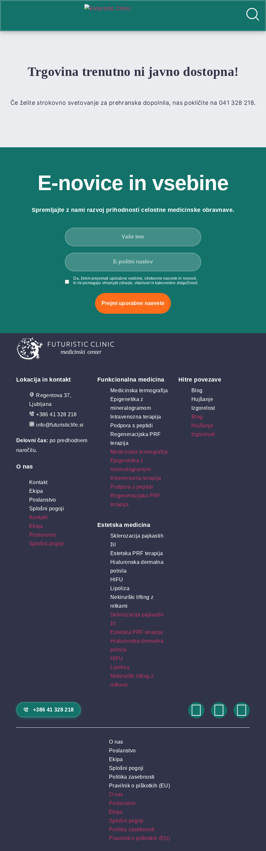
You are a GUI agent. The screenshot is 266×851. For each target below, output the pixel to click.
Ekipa (36, 491)
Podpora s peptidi (131, 425)
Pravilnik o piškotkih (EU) (139, 785)
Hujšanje (202, 399)
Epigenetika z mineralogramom (130, 403)
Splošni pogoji (46, 508)
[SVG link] (133, 350)
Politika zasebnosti (132, 777)
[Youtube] (242, 710)
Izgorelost (203, 408)
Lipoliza (119, 588)
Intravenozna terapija (135, 416)
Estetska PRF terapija (136, 553)
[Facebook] (219, 710)
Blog (196, 390)
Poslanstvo (42, 500)
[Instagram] (196, 710)
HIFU (116, 579)
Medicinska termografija (139, 390)
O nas (116, 742)
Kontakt (38, 482)
